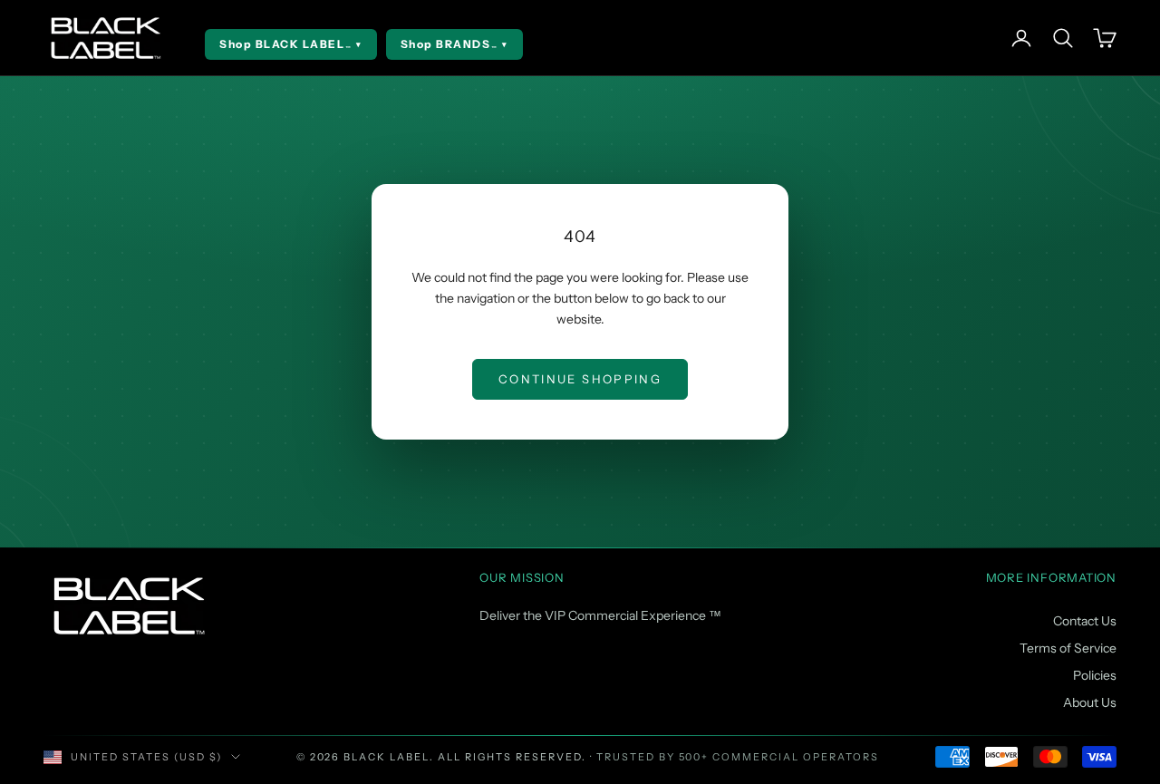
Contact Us (1084, 621)
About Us (1089, 702)
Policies (1094, 675)
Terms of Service (1068, 648)
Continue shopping (580, 379)
